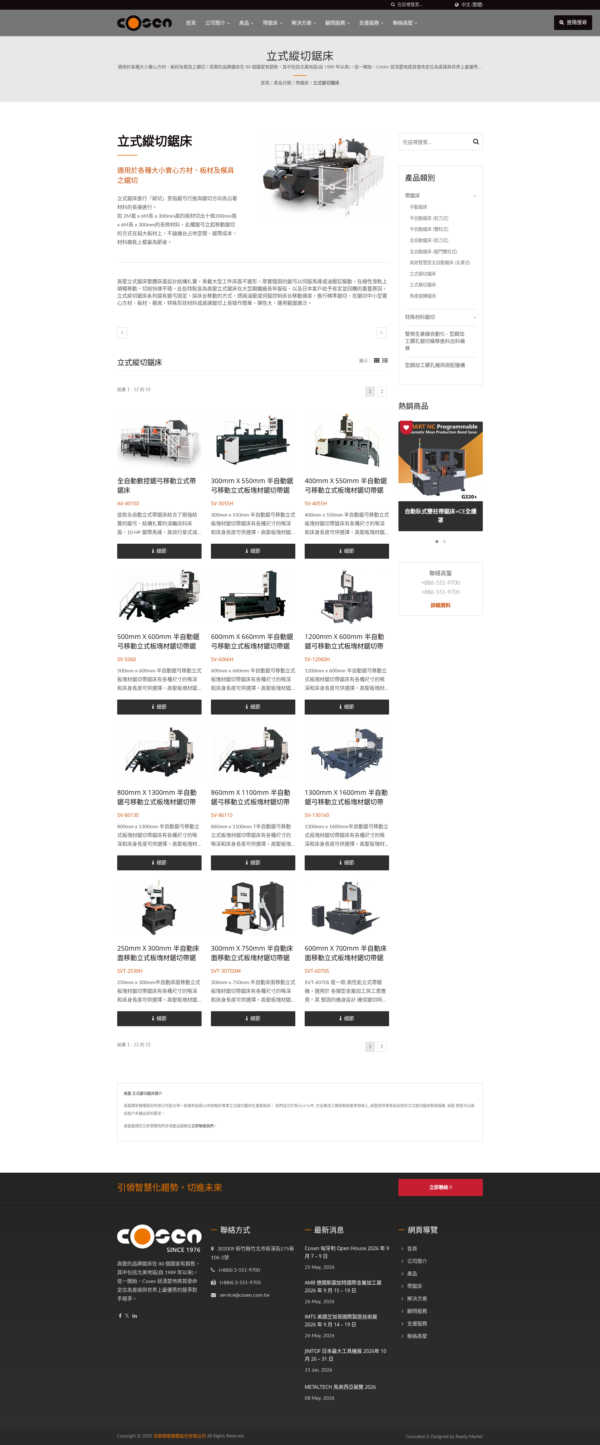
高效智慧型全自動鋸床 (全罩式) (440, 262)
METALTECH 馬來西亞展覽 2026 (340, 1386)
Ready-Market (469, 1437)
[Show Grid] (377, 361)
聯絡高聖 (403, 22)
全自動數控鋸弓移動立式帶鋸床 (156, 485)
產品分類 (282, 83)
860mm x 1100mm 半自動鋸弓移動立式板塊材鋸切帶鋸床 (250, 801)
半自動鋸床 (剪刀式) (429, 218)
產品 (244, 22)
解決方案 (302, 22)
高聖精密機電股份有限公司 (179, 1436)
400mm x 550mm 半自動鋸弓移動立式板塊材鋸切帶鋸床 (346, 490)
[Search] (476, 141)
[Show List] (385, 361)
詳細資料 (441, 605)
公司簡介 (216, 22)
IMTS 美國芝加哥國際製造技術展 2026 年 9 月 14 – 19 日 (341, 1320)
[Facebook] (120, 1316)
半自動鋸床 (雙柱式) (429, 229)
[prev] (122, 332)
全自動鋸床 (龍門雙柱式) (433, 252)
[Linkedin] (134, 1316)
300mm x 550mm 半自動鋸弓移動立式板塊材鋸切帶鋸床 (252, 490)
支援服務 (369, 22)
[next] (382, 332)
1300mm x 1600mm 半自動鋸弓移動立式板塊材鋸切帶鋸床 (346, 801)
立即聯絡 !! (440, 1187)
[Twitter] (127, 1316)
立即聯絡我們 (202, 1126)
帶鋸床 (271, 22)
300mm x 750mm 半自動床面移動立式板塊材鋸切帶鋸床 (252, 957)
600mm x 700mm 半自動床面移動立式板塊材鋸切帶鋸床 (346, 957)
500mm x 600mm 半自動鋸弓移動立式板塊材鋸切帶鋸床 (158, 646)
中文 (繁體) (472, 4)
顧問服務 (336, 22)
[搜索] (393, 5)
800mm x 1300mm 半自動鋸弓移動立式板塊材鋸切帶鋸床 (157, 801)
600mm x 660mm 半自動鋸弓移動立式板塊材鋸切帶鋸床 (252, 646)
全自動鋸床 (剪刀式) (429, 240)
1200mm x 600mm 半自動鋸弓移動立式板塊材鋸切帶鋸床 (344, 646)
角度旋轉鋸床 (423, 296)
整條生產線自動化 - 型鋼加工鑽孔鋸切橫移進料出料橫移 (435, 341)
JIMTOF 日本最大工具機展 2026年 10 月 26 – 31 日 (345, 1355)
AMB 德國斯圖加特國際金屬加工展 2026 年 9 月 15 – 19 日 (343, 1286)
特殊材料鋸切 (420, 317)
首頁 (191, 22)
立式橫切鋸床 (423, 285)
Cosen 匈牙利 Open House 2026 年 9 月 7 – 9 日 (347, 1252)
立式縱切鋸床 (326, 83)
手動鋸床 (418, 207)
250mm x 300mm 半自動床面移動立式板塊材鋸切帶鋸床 (158, 957)
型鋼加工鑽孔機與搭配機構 (435, 365)
